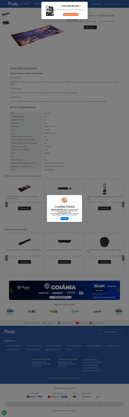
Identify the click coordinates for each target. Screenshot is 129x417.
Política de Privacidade (69, 215)
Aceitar (64, 218)
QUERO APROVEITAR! (71, 14)
